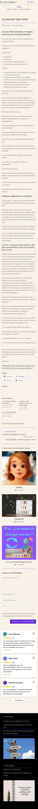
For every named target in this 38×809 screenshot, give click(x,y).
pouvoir (21, 423)
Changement (19, 519)
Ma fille (19, 487)
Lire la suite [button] (7, 650)
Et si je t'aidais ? (8, 2)
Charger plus (19, 700)
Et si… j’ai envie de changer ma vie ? (19, 562)
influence (11, 423)
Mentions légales (9, 766)
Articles (7, 25)
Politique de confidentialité (12, 769)
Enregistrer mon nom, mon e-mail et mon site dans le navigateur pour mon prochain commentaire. (18, 615)
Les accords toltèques (9, 412)
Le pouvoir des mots (25, 9)
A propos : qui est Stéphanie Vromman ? (16, 721)
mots (16, 423)
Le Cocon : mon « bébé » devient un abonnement (25, 403)
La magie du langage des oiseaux (8, 402)
